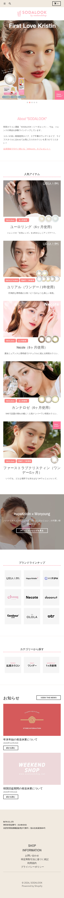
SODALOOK (36, 882)
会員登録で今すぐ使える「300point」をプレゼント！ (27, 149)
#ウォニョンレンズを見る (32, 530)
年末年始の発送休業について (20, 739)
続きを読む (10, 748)
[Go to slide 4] (34, 102)
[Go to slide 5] (36, 102)
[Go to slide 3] (32, 102)
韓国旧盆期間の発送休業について (23, 788)
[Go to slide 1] (27, 102)
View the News (48, 697)
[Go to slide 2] (29, 102)
